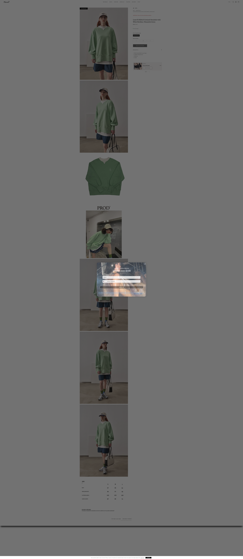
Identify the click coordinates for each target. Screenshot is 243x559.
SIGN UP (121, 287)
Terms (141, 293)
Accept (148, 557)
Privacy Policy (136, 293)
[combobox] (105, 281)
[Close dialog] (145, 264)
